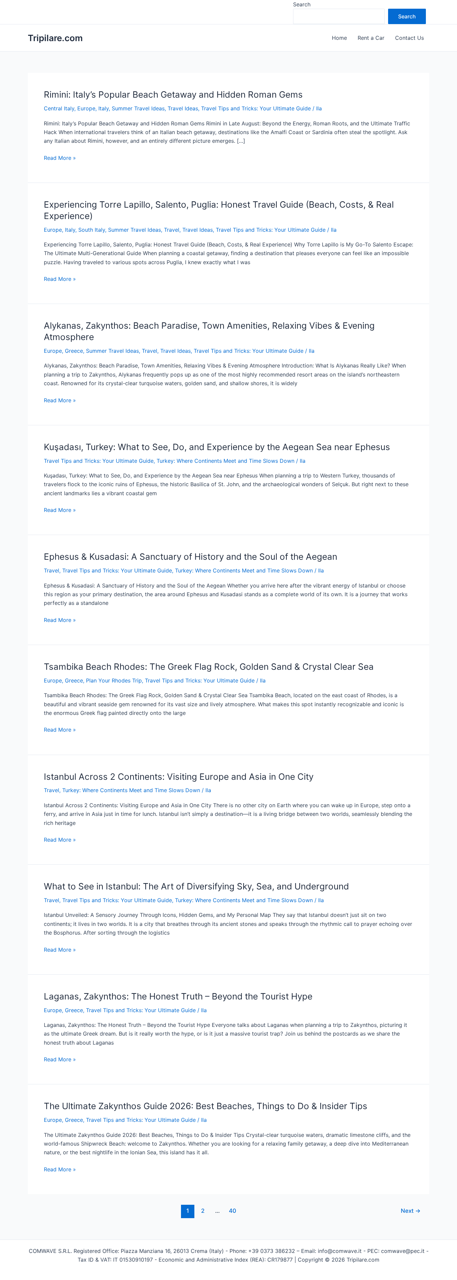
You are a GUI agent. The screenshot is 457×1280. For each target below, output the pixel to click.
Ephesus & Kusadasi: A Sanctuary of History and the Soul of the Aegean (190, 556)
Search (301, 4)
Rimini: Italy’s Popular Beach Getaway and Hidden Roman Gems (173, 94)
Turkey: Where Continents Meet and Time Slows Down (225, 460)
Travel (171, 229)
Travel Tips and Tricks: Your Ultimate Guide (256, 108)
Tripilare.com (55, 38)
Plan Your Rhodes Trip (114, 680)
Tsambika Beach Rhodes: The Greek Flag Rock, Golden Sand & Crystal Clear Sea (209, 666)
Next (411, 1210)
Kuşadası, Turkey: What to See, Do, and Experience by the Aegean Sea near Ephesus (217, 447)
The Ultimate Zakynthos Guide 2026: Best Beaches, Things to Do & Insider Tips (205, 1106)
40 (232, 1210)
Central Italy (59, 108)
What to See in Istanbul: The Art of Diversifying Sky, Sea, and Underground (196, 886)
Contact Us (409, 37)
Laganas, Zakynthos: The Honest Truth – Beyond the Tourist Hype (178, 996)
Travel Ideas (183, 108)
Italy (103, 108)
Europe (86, 108)
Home (339, 37)
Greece (74, 350)
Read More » (60, 158)
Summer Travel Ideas (138, 108)
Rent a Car (371, 37)
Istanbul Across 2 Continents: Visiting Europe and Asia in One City (178, 776)
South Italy (91, 229)
